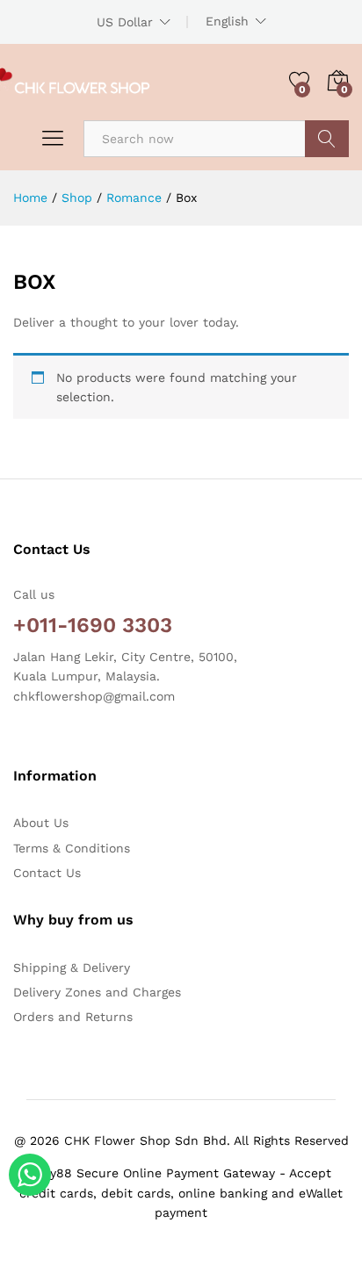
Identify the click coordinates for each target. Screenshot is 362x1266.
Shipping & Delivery (71, 967)
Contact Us (47, 873)
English (227, 21)
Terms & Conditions (71, 848)
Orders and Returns (73, 1017)
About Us (41, 823)
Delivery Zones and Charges (97, 992)
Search (327, 138)
